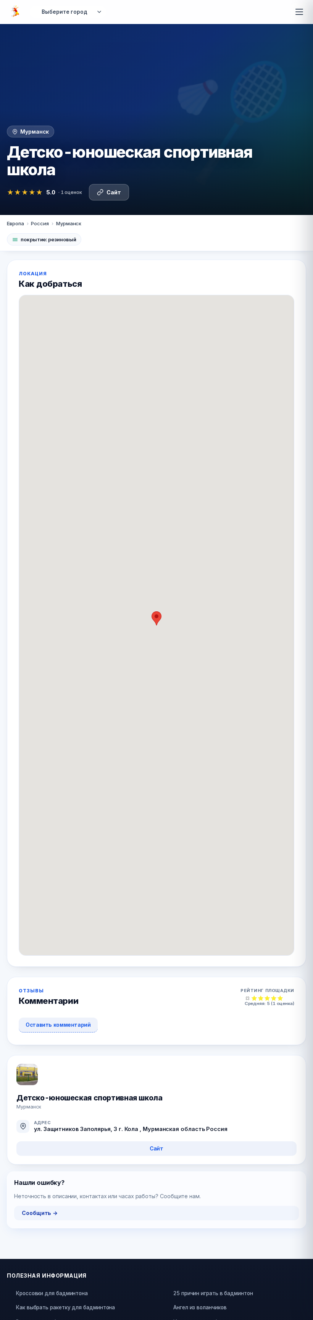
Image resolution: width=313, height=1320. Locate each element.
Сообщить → (40, 1213)
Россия (40, 223)
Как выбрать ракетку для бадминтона (65, 1307)
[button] (156, 618)
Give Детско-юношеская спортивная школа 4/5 (274, 998)
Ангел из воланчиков (199, 1307)
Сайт (113, 192)
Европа (15, 223)
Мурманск (68, 223)
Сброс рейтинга (248, 998)
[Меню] (299, 11)
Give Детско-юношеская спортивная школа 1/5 (254, 998)
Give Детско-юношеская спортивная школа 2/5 (261, 998)
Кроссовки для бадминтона (52, 1293)
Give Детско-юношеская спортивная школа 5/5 (280, 998)
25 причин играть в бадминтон (213, 1293)
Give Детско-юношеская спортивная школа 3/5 (267, 998)
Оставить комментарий (58, 1025)
